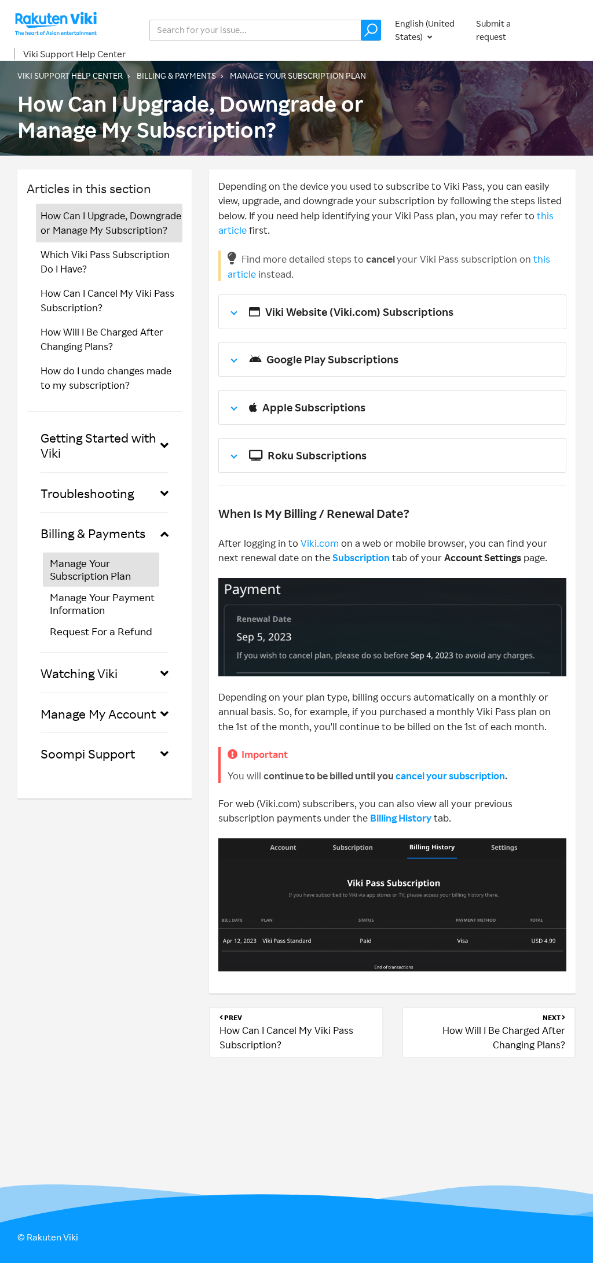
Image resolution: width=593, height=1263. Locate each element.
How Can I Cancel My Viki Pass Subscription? (107, 300)
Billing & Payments (176, 75)
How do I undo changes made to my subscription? (106, 378)
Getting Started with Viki (98, 445)
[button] (371, 30)
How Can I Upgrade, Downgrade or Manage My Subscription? (111, 223)
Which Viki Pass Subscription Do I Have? (105, 261)
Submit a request (493, 30)
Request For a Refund (101, 631)
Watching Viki (79, 673)
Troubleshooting (87, 493)
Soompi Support (88, 753)
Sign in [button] (563, 29)
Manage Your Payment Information (102, 603)
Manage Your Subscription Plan (298, 75)
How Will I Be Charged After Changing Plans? (102, 339)
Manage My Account (98, 713)
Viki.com (320, 543)
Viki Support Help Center (74, 54)
